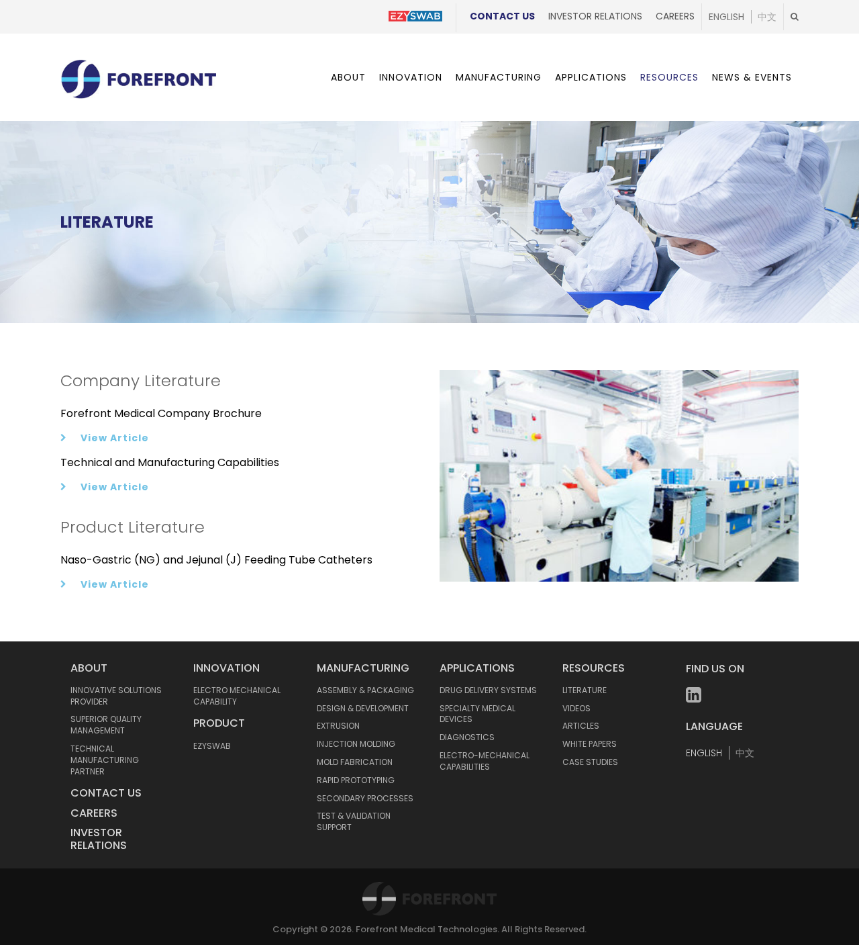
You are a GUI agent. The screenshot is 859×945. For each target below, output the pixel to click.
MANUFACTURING (363, 668)
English (726, 17)
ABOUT (88, 668)
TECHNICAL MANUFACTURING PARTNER (104, 760)
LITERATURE (584, 690)
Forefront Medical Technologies (426, 929)
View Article (115, 438)
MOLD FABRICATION (355, 762)
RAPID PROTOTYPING (356, 780)
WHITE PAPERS (589, 744)
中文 (767, 17)
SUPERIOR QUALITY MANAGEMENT (106, 724)
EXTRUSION (338, 725)
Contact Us (502, 16)
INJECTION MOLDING (356, 744)
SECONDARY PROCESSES (365, 798)
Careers (675, 16)
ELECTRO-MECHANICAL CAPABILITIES (484, 761)
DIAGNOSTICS (467, 737)
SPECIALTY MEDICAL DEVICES (477, 714)
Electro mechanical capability (237, 695)
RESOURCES (593, 668)
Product (219, 723)
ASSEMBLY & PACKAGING (365, 690)
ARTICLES (580, 725)
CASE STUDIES (590, 762)
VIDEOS (576, 708)
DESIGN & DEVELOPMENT (363, 708)
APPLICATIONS (477, 668)
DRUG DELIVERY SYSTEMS (488, 690)
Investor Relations (595, 16)
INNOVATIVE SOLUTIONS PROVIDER (116, 695)
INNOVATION (226, 668)
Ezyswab (212, 746)
